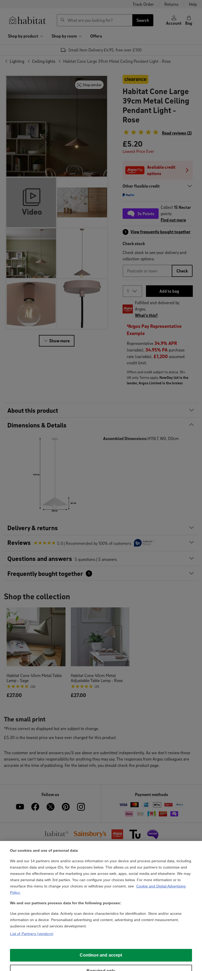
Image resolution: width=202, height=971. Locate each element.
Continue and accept (101, 955)
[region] (101, 906)
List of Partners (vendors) (31, 934)
